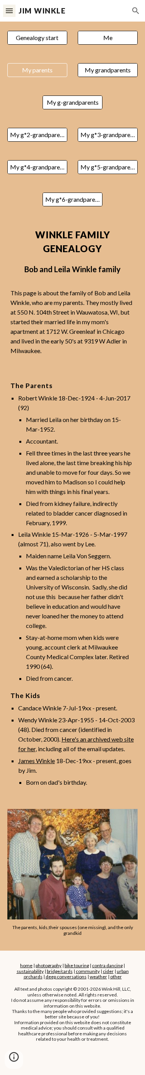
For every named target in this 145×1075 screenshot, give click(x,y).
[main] (72, 292)
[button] (9, 10)
